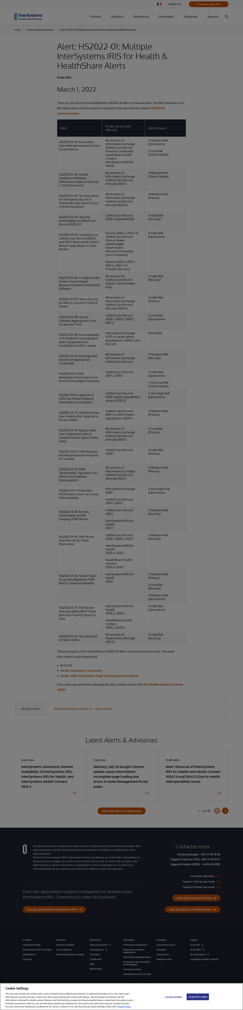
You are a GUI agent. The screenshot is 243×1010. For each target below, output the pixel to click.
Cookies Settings (173, 996)
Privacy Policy (124, 1006)
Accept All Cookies (197, 996)
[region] (121, 996)
